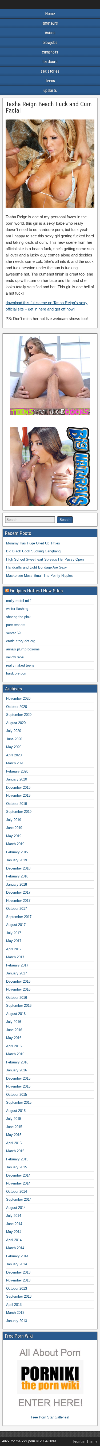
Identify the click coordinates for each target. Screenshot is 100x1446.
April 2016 (14, 1046)
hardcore (50, 61)
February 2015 (17, 1159)
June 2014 (14, 1224)
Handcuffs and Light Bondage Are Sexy (36, 567)
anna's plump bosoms (23, 649)
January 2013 (16, 1321)
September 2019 (18, 812)
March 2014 (15, 1248)
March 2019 (15, 844)
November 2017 (18, 901)
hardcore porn (16, 673)
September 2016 (18, 1006)
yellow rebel (15, 657)
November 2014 (18, 1183)
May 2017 (13, 941)
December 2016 (18, 981)
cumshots (50, 52)
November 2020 (18, 698)
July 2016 (13, 1022)
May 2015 (13, 1135)
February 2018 (17, 876)
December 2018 (18, 868)
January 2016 (16, 1070)
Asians (50, 32)
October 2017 (16, 909)
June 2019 (14, 828)
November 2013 (18, 1280)
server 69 (13, 633)
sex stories (50, 71)
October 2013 (16, 1288)
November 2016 (18, 989)
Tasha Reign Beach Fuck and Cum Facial (49, 107)
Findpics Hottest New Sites (36, 590)
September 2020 (18, 715)
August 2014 (16, 1208)
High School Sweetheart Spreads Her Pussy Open (45, 559)
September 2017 (18, 917)
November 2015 (18, 1086)
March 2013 (15, 1313)
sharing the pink (18, 617)
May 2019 (13, 836)
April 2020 (14, 755)
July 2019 (13, 820)
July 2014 (13, 1216)
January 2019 (16, 860)
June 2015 (14, 1127)
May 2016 (13, 1038)
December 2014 (18, 1175)
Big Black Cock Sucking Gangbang (33, 551)
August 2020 (16, 723)
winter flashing (17, 609)
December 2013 (18, 1272)
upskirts (50, 90)
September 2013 (18, 1296)
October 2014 (16, 1192)
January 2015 (16, 1167)
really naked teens (20, 665)
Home (50, 13)
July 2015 (13, 1119)
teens (50, 80)
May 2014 (13, 1232)
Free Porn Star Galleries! (50, 1417)
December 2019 (18, 787)
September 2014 (18, 1199)
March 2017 (15, 957)
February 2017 (17, 965)
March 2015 (15, 1151)
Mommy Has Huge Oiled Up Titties (33, 543)
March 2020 (15, 763)
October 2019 (16, 804)
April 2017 (14, 949)
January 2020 (16, 779)
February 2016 (17, 1062)
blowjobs (50, 42)
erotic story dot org (20, 641)
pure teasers (15, 625)
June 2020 (14, 739)
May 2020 (13, 747)
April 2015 (14, 1143)
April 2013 (14, 1305)
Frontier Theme (85, 1441)
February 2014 (17, 1256)
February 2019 (17, 852)
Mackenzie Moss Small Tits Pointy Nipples (39, 576)
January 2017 (16, 973)
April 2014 (14, 1240)
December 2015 (18, 1078)
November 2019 (18, 795)
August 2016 (16, 1014)
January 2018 (16, 884)
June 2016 (14, 1030)
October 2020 (16, 707)
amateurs (50, 23)
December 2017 (18, 892)
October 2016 (16, 998)
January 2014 (16, 1264)
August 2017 (16, 925)
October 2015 (16, 1095)
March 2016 (15, 1054)
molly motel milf (18, 601)
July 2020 (13, 731)
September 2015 (18, 1103)
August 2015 (16, 1111)
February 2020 (17, 771)
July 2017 (13, 933)
